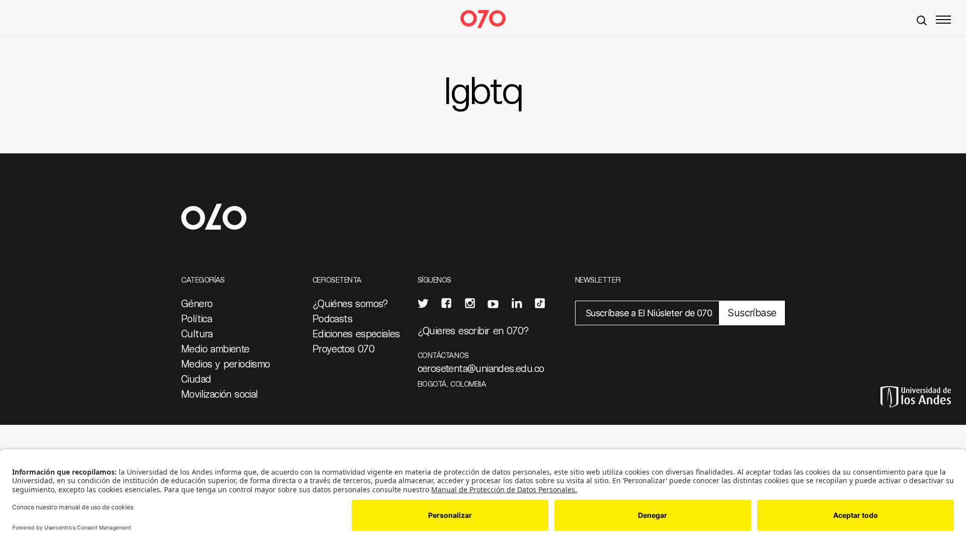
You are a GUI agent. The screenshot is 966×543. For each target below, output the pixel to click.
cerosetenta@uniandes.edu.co (481, 368)
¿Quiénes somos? (350, 303)
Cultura (197, 333)
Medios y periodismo (225, 363)
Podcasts (332, 318)
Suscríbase (752, 313)
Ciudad (196, 379)
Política (196, 318)
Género (196, 303)
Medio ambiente (215, 348)
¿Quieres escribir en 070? (473, 330)
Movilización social (219, 394)
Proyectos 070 (343, 348)
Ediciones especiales (356, 333)
